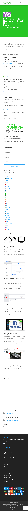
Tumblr (7, 213)
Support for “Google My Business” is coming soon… (14, 278)
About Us (6, 464)
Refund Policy (7, 477)
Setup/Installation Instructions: (10, 174)
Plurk (7, 202)
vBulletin (8, 217)
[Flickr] (16, 494)
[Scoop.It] (5, 491)
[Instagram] (10, 488)
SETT (7, 209)
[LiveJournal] (7, 491)
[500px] (19, 494)
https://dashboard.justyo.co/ (9, 63)
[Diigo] (23, 491)
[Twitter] (5, 488)
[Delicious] (21, 491)
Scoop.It (8, 207)
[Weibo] (17, 491)
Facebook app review (8, 304)
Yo (6, 227)
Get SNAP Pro (7, 144)
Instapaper (8, 188)
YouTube (8, 229)
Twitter (7, 215)
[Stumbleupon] (6, 494)
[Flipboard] (22, 488)
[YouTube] (11, 494)
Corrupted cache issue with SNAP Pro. (11, 246)
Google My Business (10, 186)
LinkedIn (8, 190)
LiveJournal (8, 192)
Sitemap (5, 471)
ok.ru (7, 200)
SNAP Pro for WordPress (11, 136)
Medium (8, 198)
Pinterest (8, 203)
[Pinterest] (12, 488)
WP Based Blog (9, 223)
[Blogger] (14, 488)
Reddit (7, 205)
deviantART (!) (9, 178)
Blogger (8, 176)
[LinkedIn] (7, 488)
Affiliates (6, 466)
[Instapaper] (19, 491)
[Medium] (24, 488)
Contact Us (6, 481)
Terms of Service (7, 475)
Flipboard (8, 184)
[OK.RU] (11, 491)
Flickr (7, 182)
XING (7, 225)
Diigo (7, 180)
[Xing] (14, 491)
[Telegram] (22, 494)
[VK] (9, 491)
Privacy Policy (7, 473)
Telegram (8, 211)
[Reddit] (9, 494)
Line (7, 194)
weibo (7, 221)
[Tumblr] (16, 488)
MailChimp (8, 196)
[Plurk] (14, 494)
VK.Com (8, 219)
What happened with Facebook (10, 333)
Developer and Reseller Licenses (11, 468)
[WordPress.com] (19, 488)
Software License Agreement (10, 479)
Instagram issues (7, 361)
